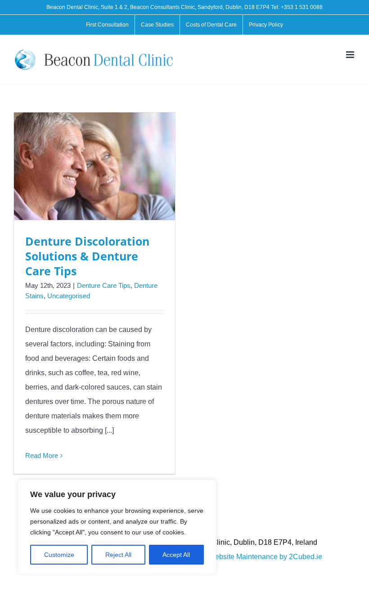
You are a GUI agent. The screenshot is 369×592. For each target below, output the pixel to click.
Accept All (176, 554)
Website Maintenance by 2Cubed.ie (265, 557)
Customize (59, 554)
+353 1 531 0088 (302, 7)
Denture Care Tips (103, 285)
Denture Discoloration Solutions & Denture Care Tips (87, 255)
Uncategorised (68, 296)
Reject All (118, 554)
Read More (41, 455)
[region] (117, 527)
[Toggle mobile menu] (351, 54)
